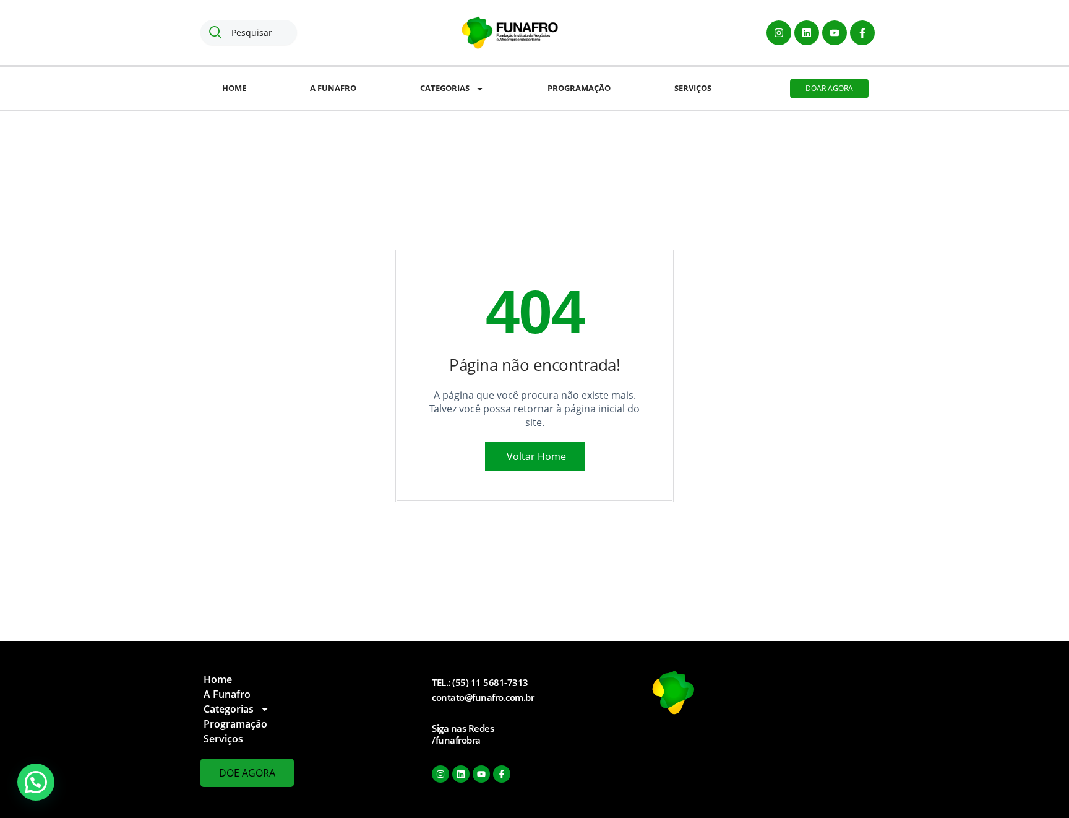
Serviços (692, 88)
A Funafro (333, 88)
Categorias (445, 88)
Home (234, 88)
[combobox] (248, 32)
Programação (579, 88)
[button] (35, 782)
